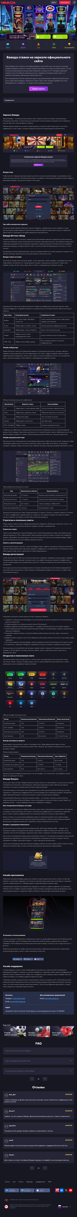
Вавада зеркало (38, 89)
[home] (8, 2)
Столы (20, 1182)
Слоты (7, 1182)
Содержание (40, 1182)
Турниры (29, 1182)
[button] (75, 23)
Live (14, 1182)
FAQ (49, 1182)
